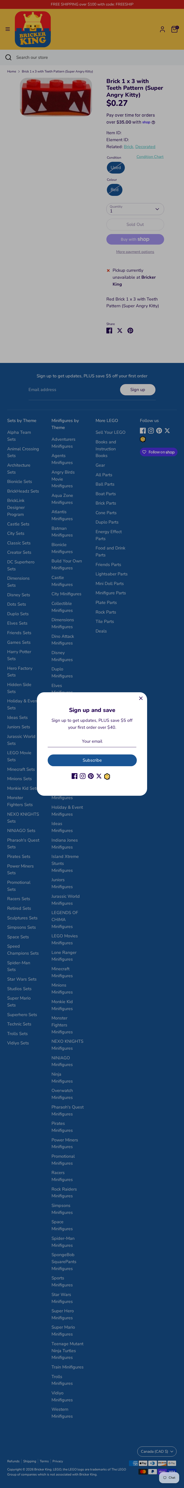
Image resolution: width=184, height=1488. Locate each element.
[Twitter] (99, 776)
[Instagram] (83, 776)
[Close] (141, 698)
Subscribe (92, 760)
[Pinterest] (91, 776)
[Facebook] (74, 776)
